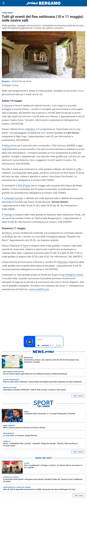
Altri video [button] (79, 495)
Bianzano (63, 262)
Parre (25, 245)
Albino (8, 233)
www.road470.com (39, 289)
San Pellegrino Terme (72, 274)
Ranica (7, 145)
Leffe (78, 169)
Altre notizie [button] (78, 396)
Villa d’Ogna (24, 185)
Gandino (30, 129)
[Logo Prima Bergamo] (43, 3)
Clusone (8, 105)
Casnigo (8, 214)
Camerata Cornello (13, 198)
